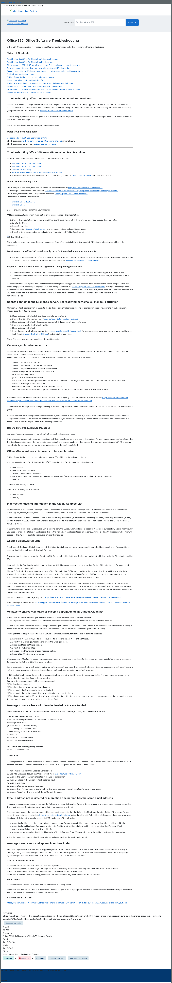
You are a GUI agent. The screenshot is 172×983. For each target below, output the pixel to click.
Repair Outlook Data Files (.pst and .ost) (61, 319)
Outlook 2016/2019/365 (23, 201)
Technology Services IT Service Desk (82, 260)
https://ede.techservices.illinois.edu (54, 815)
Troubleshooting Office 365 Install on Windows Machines (32, 59)
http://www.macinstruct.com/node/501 (85, 187)
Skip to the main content (12, 2)
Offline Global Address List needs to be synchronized (30, 77)
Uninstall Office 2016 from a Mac (27, 163)
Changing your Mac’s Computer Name (71, 193)
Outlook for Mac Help (21, 169)
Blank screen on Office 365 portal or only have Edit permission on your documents (43, 65)
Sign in (4, 980)
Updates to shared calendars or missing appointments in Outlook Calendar (40, 83)
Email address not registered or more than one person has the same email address (43, 89)
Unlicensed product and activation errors (27, 138)
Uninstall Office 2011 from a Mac (27, 166)
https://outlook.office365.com (35, 334)
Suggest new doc (57, 958)
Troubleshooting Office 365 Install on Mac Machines (30, 62)
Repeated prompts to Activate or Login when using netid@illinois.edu (38, 68)
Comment (40, 958)
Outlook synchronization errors (20, 74)
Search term (68, 22)
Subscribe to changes (78, 958)
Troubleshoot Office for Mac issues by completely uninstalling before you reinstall (81, 190)
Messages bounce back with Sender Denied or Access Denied (34, 86)
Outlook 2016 (18, 204)
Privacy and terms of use (55, 970)
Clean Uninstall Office (81, 175)
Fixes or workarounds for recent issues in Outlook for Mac (37, 172)
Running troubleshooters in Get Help (56, 110)
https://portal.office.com (35, 229)
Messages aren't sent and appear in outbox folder (29, 92)
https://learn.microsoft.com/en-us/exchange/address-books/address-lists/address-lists (83, 597)
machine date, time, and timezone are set (41, 141)
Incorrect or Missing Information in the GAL (26, 80)
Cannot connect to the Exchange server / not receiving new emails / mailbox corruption (45, 71)
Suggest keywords (13, 923)
